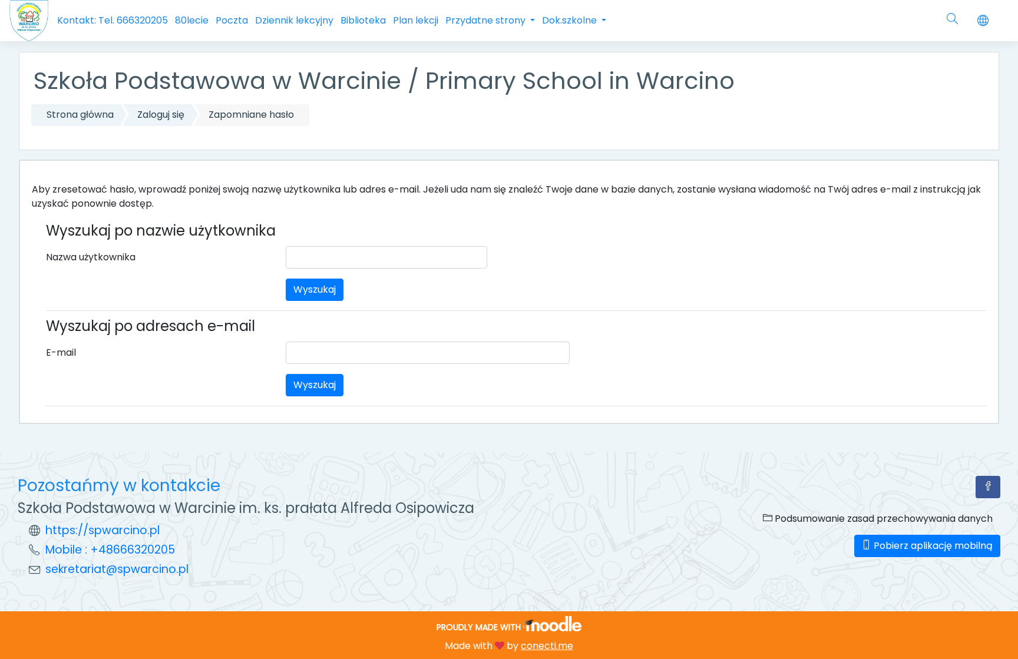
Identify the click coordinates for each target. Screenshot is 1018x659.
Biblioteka (363, 20)
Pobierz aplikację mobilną (932, 545)
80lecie (192, 20)
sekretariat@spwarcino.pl (117, 569)
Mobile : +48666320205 (110, 550)
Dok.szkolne (570, 20)
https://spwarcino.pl (102, 530)
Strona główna (80, 114)
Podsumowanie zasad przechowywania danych (882, 518)
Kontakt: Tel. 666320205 (112, 20)
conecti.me (547, 646)
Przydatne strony (486, 20)
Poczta (232, 20)
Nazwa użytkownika (90, 257)
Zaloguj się (160, 114)
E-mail (61, 352)
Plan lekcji (415, 20)
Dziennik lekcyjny (294, 20)
